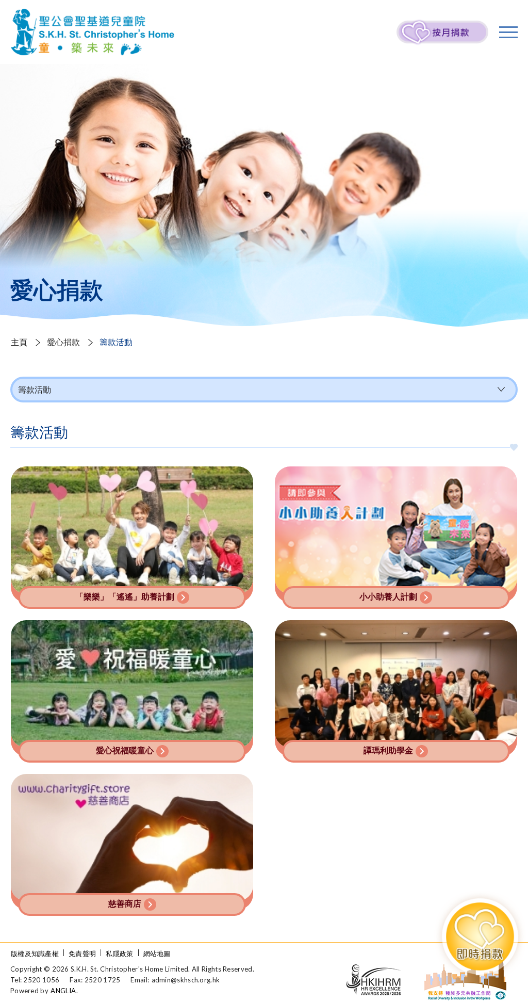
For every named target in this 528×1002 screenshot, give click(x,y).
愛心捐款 (63, 342)
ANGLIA (63, 991)
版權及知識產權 (35, 953)
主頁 (19, 342)
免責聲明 (82, 953)
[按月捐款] (442, 32)
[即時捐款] (480, 936)
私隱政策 (119, 953)
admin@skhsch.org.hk (186, 980)
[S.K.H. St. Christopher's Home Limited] (92, 32)
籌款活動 (34, 389)
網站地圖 (157, 953)
